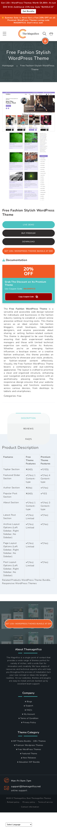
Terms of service (45, 802)
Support (29, 705)
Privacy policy (29, 802)
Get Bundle (28, 11)
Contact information (30, 807)
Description (28, 418)
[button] (4, 33)
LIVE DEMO (28, 224)
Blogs (29, 701)
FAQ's (29, 710)
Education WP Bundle (29, 762)
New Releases (29, 757)
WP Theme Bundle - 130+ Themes (29, 741)
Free (19, 396)
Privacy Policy (29, 722)
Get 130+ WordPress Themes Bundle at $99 (28, 251)
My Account (29, 714)
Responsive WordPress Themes (19, 583)
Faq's (28, 439)
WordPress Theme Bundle (35, 580)
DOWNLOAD (28, 241)
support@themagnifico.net (26, 786)
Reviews (28, 428)
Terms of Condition (29, 718)
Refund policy (13, 802)
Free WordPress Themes (29, 749)
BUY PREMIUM (28, 233)
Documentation (16, 260)
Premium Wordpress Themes (29, 745)
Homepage (8, 65)
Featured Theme (29, 753)
